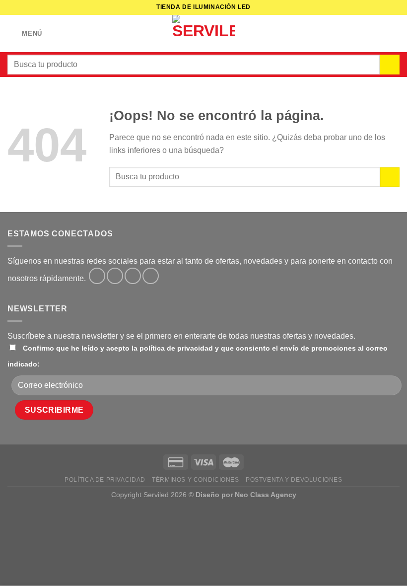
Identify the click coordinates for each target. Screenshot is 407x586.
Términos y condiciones (195, 479)
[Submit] (390, 64)
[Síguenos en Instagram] (115, 276)
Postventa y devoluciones (294, 479)
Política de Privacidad (105, 479)
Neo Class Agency (265, 495)
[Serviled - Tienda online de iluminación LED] (203, 33)
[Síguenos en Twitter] (133, 276)
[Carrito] (395, 34)
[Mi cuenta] (378, 34)
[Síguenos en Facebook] (97, 276)
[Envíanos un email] (150, 276)
